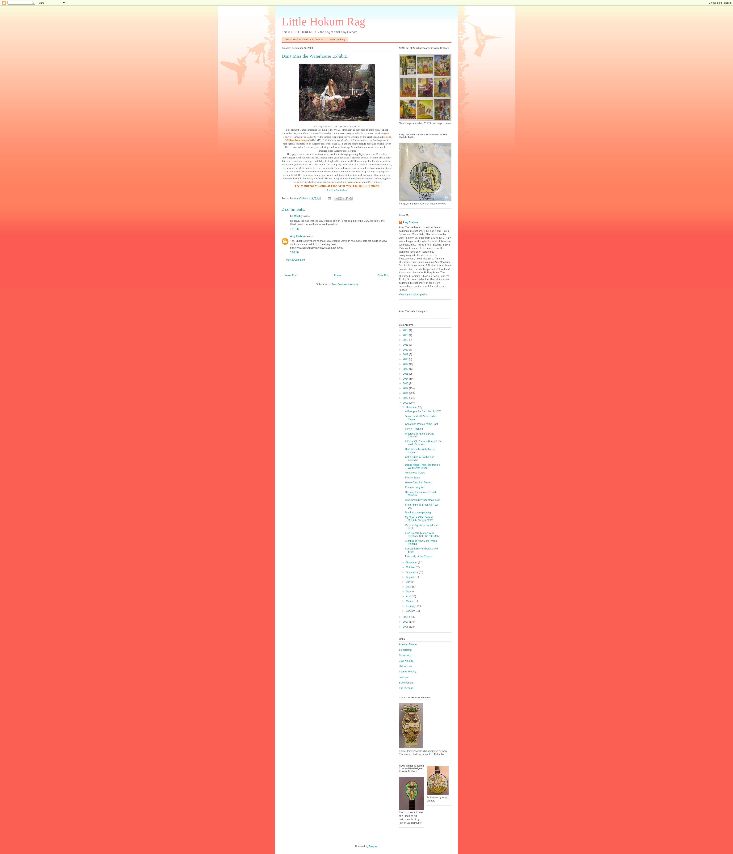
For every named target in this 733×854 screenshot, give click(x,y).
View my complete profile (413, 294)
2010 (406, 398)
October (411, 567)
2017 (406, 364)
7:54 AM (294, 252)
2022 (406, 340)
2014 (406, 378)
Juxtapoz (404, 677)
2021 (406, 344)
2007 (406, 621)
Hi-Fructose (405, 666)
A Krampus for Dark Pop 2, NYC (423, 411)
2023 (406, 335)
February (411, 606)
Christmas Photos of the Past (421, 424)
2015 (406, 373)
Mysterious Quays (415, 472)
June (409, 586)
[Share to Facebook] (347, 198)
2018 (406, 359)
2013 (406, 383)
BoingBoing (405, 649)
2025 (406, 330)
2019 (406, 354)
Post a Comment (295, 259)
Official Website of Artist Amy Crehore (304, 39)
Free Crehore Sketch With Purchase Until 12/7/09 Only (422, 534)
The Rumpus (406, 688)
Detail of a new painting (418, 512)
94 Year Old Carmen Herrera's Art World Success (423, 443)
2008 (406, 617)
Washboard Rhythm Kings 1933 (422, 500)
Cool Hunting (406, 660)
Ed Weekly (296, 216)
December (412, 407)
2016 (406, 369)
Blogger (373, 846)
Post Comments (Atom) (345, 284)
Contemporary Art (414, 487)
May (409, 591)
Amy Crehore (298, 236)
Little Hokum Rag (323, 21)
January (411, 610)
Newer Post (290, 275)
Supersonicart (406, 682)
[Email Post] (329, 198)
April (409, 596)
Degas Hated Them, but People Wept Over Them (422, 466)
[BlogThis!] (340, 198)
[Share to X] (343, 198)
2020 (406, 349)
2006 (406, 626)
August (410, 577)
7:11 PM (294, 229)
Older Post (383, 275)
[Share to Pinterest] (351, 198)
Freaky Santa (412, 477)
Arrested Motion (408, 644)
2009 (406, 402)
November (412, 562)
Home (337, 275)
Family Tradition (414, 428)
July (408, 581)
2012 (406, 388)
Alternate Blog (337, 39)
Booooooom (405, 655)
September (412, 572)
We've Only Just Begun (418, 482)
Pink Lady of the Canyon (418, 556)
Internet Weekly (407, 671)
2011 (406, 393)
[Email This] (336, 198)
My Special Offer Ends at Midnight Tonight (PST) (419, 519)
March (410, 601)
